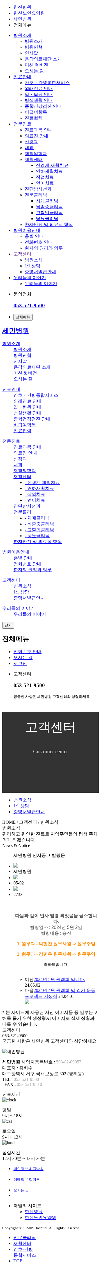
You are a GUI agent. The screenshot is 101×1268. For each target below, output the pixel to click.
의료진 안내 (36, 135)
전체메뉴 (23, 317)
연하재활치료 (49, 171)
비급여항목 (36, 112)
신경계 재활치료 (52, 165)
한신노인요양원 (29, 13)
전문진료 (22, 124)
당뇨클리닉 (47, 218)
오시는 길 (34, 70)
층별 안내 (34, 236)
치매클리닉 (47, 200)
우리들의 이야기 (29, 277)
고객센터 (22, 254)
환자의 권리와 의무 (44, 248)
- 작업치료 (35, 494)
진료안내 (22, 76)
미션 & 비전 (36, 64)
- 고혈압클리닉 (39, 529)
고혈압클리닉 (49, 212)
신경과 (31, 141)
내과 (29, 147)
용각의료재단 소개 (43, 59)
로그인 (20, 663)
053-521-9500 (29, 305)
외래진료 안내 (39, 88)
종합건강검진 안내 (43, 106)
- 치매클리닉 (37, 518)
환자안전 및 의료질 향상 (49, 224)
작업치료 (45, 177)
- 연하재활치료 (39, 488)
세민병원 (22, 19)
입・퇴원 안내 (39, 94)
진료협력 (34, 118)
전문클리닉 (36, 194)
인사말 (31, 53)
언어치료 (45, 183)
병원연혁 (34, 47)
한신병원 (22, 7)
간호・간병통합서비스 (47, 82)
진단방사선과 (38, 189)
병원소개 (22, 35)
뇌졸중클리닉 (49, 206)
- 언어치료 (35, 500)
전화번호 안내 (39, 242)
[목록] (27, 1002)
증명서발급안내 (40, 271)
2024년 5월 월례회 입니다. (59, 979)
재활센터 (34, 159)
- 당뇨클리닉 (37, 535)
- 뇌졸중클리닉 (39, 523)
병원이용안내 (26, 230)
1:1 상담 (32, 265)
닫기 (8, 625)
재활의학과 (36, 153)
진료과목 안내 (39, 129)
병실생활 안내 (39, 100)
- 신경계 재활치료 (42, 482)
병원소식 (34, 259)
